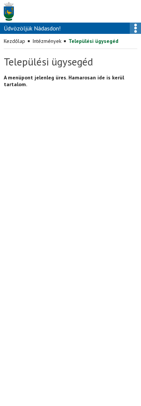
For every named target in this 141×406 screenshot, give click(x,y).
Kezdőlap (14, 41)
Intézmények (46, 41)
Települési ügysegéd (93, 41)
